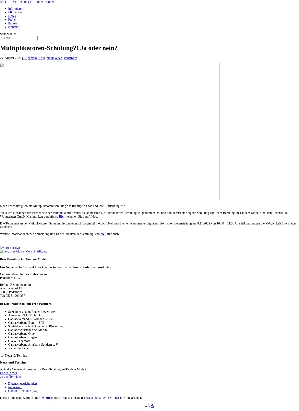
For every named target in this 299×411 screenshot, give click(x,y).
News (12, 16)
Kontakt (13, 27)
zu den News (8, 373)
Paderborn (70, 58)
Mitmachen (15, 12)
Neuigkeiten (54, 58)
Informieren (15, 8)
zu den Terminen (11, 376)
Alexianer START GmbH (102, 397)
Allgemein (30, 58)
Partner (12, 23)
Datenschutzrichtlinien (22, 383)
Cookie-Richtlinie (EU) (23, 391)
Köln (41, 58)
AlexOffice (45, 397)
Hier (62, 216)
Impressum (15, 387)
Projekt (12, 19)
